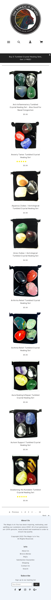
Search (25, 569)
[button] (21, 161)
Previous (15, 512)
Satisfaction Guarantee (25, 560)
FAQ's (25, 557)
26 (40, 512)
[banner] (25, 19)
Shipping (25, 563)
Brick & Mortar (25, 554)
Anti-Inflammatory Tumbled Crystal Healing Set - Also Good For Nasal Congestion (25, 107)
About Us (25, 551)
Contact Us (25, 566)
